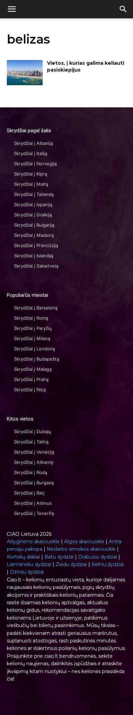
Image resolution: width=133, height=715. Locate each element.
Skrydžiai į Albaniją (33, 143)
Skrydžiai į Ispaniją (33, 204)
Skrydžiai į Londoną (34, 348)
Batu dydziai (59, 557)
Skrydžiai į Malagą (32, 369)
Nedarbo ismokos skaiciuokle (81, 549)
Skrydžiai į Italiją (30, 153)
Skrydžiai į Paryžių (33, 328)
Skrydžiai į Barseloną (35, 307)
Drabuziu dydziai (97, 557)
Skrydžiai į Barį (29, 493)
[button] (123, 9)
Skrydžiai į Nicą (30, 389)
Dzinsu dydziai (27, 572)
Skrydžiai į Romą (31, 318)
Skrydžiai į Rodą (30, 472)
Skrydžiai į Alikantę (34, 462)
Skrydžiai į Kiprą (30, 174)
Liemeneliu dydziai (29, 564)
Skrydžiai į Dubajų (32, 431)
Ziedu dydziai (71, 564)
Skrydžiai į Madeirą (34, 235)
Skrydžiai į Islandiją (33, 255)
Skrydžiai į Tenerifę (34, 513)
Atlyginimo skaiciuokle (33, 541)
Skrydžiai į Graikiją (33, 214)
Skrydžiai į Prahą (31, 379)
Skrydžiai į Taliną (31, 441)
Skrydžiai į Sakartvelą (36, 266)
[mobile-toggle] (12, 9)
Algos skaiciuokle (84, 541)
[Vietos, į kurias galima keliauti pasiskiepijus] (25, 72)
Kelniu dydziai (107, 564)
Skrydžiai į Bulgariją (34, 225)
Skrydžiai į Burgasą (34, 482)
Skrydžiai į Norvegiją (35, 163)
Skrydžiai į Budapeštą (36, 359)
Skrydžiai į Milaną (32, 338)
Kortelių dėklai (23, 557)
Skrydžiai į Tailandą (34, 194)
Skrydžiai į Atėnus (33, 503)
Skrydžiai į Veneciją (34, 452)
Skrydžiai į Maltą (31, 184)
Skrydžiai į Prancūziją (36, 245)
